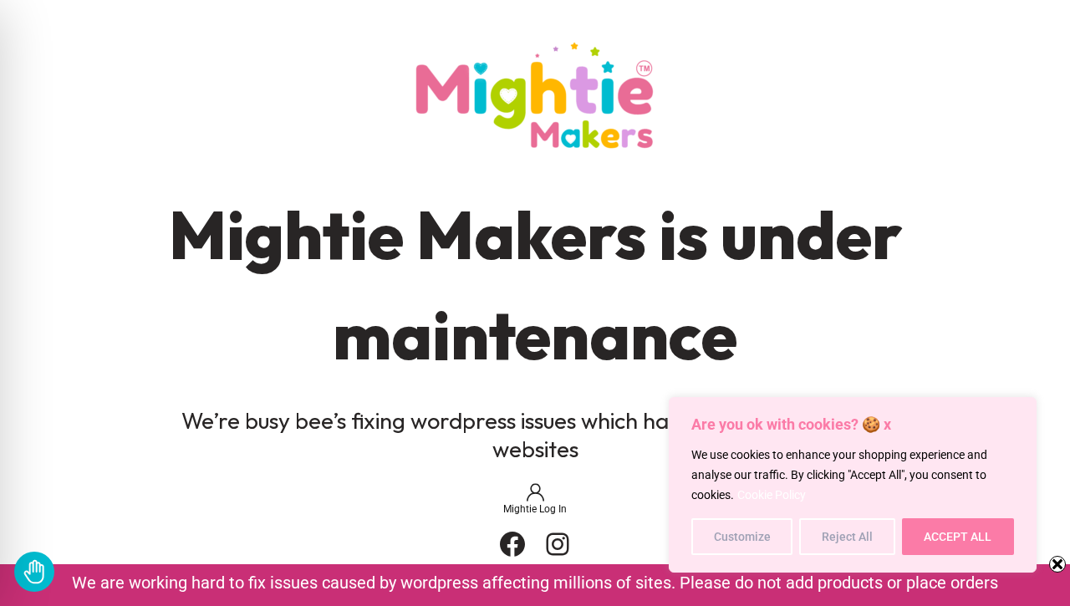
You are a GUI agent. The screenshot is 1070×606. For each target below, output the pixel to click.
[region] (853, 485)
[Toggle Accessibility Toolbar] (34, 571)
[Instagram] (558, 544)
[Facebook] (512, 544)
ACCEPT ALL (957, 536)
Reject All (847, 536)
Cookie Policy (771, 495)
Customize (742, 536)
